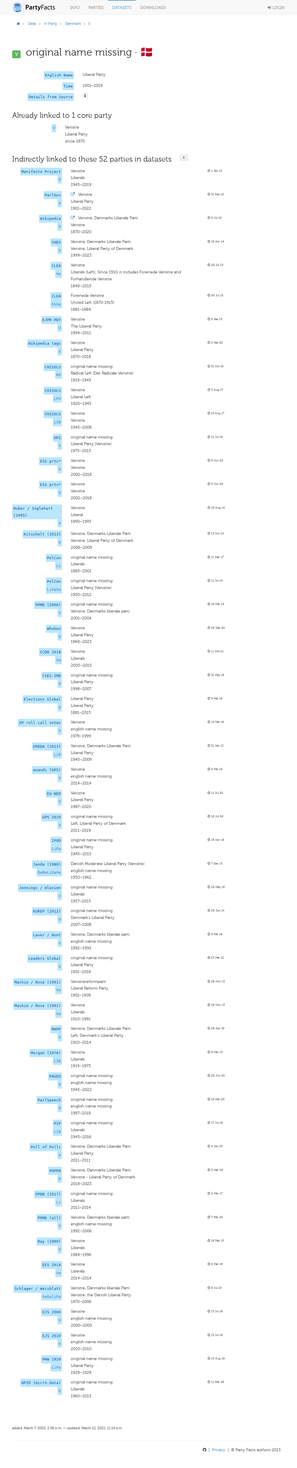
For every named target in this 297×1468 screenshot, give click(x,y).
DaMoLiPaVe (49, 872)
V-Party (50, 23)
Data (32, 23)
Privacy (218, 1449)
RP (58, 375)
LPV (57, 398)
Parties (96, 7)
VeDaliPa (51, 1297)
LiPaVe (54, 589)
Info (75, 7)
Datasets (121, 7)
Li (58, 566)
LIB (57, 422)
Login (278, 7)
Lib (57, 754)
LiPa (56, 849)
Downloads (153, 7)
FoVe (56, 304)
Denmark (73, 23)
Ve (58, 274)
